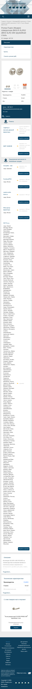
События (8, 654)
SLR (19, 23)
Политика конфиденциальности (24, 644)
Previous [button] (4, 616)
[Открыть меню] (28, 16)
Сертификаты (8, 652)
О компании (8, 645)
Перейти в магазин (24, 138)
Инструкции (8, 650)
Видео (8, 660)
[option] (7, 86)
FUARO (26, 582)
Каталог (9, 21)
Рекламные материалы (8, 648)
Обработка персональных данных (24, 648)
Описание (7, 42)
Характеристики (9, 47)
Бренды (8, 643)
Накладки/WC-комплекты (19, 21)
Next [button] (27, 616)
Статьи (8, 658)
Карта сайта (24, 651)
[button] (28, 62)
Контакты (8, 664)
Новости (8, 656)
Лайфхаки (8, 662)
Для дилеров (24, 641)
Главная (3, 21)
